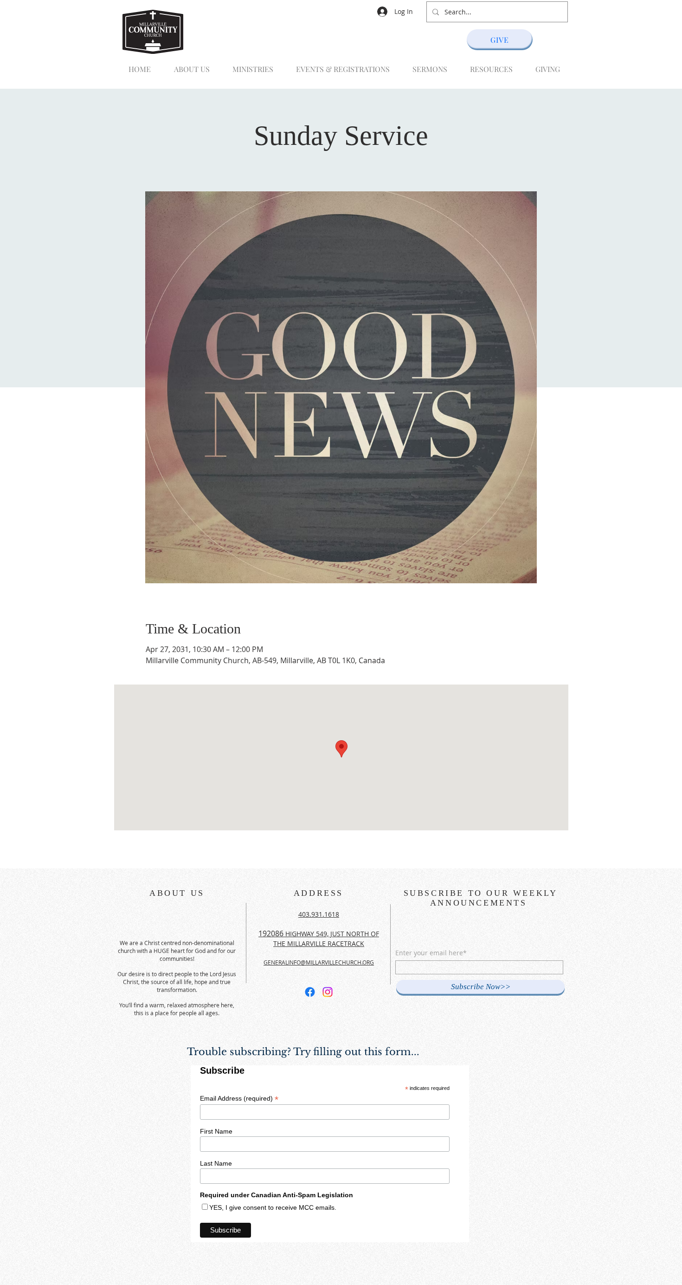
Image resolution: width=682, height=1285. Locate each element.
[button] (250, 65)
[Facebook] (309, 991)
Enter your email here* (431, 953)
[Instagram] (327, 991)
